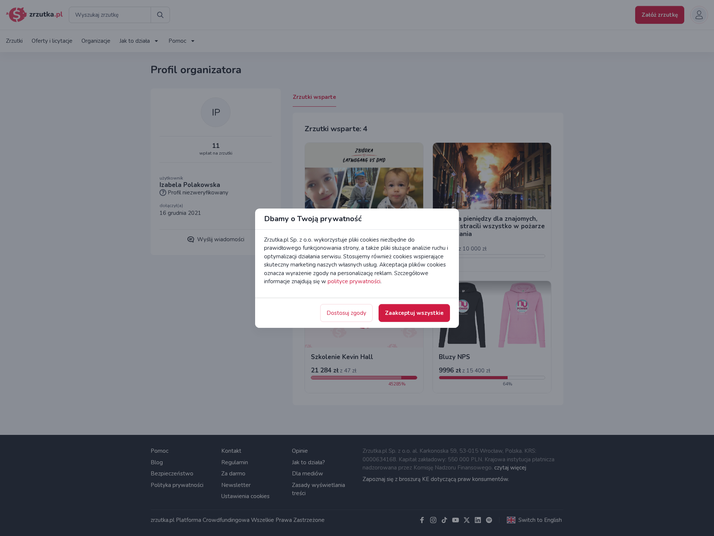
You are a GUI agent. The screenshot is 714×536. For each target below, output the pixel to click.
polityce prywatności (354, 281)
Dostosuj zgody (346, 313)
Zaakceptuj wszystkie (414, 313)
